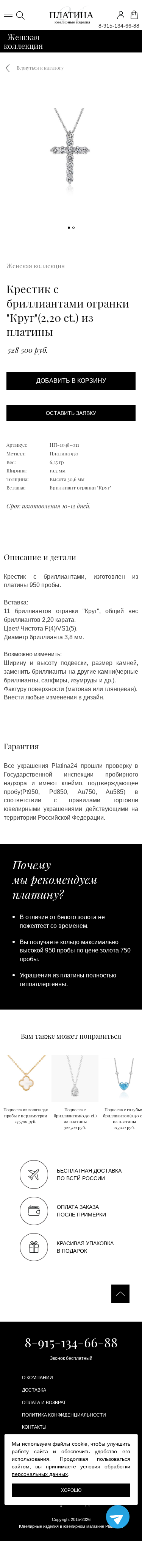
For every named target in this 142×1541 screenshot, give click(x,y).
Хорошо (71, 1490)
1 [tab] (69, 228)
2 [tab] (74, 228)
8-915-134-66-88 (118, 26)
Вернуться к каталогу (40, 68)
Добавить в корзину (71, 380)
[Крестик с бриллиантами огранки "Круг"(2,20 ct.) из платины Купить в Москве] (71, 15)
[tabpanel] (71, 162)
